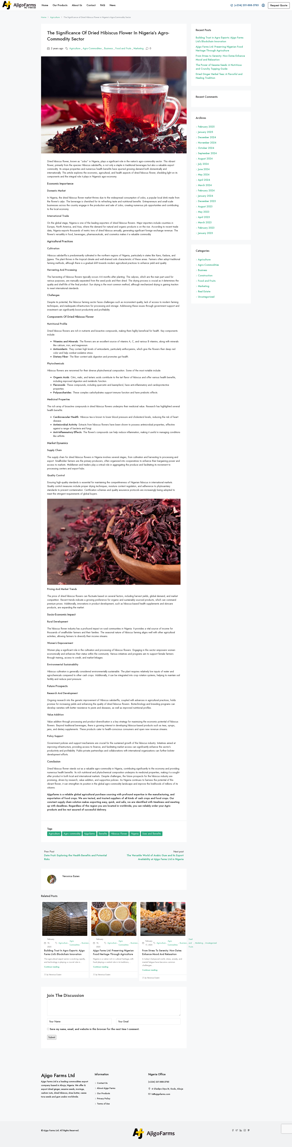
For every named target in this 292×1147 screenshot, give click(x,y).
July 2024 (203, 164)
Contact (91, 5)
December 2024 (207, 137)
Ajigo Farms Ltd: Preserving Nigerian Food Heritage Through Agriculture (113, 952)
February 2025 (206, 126)
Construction (205, 275)
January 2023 (205, 233)
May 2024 (203, 174)
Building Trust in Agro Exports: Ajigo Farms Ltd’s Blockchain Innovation (64, 952)
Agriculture (55, 17)
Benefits (103, 833)
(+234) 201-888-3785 (246, 5)
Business (108, 48)
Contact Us (102, 1083)
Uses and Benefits (151, 833)
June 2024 (204, 169)
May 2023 (203, 212)
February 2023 (206, 228)
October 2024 (206, 148)
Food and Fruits (123, 48)
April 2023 (204, 217)
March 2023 (205, 222)
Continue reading (51, 966)
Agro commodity (72, 833)
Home (45, 5)
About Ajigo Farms (106, 1088)
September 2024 (207, 153)
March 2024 (205, 185)
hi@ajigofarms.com (161, 1094)
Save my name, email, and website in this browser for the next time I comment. (94, 1029)
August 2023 (205, 206)
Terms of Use (103, 1103)
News (112, 5)
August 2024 (205, 158)
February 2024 (206, 190)
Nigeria (135, 833)
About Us (77, 5)
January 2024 (205, 196)
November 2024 (207, 142)
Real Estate (204, 291)
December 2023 (207, 201)
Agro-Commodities (92, 48)
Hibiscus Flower (119, 833)
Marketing (139, 48)
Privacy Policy (103, 1098)
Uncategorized (206, 297)
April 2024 (204, 180)
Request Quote (278, 5)
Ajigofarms (89, 833)
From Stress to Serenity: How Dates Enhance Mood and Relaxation (161, 952)
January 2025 (205, 132)
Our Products (60, 5)
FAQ (102, 5)
